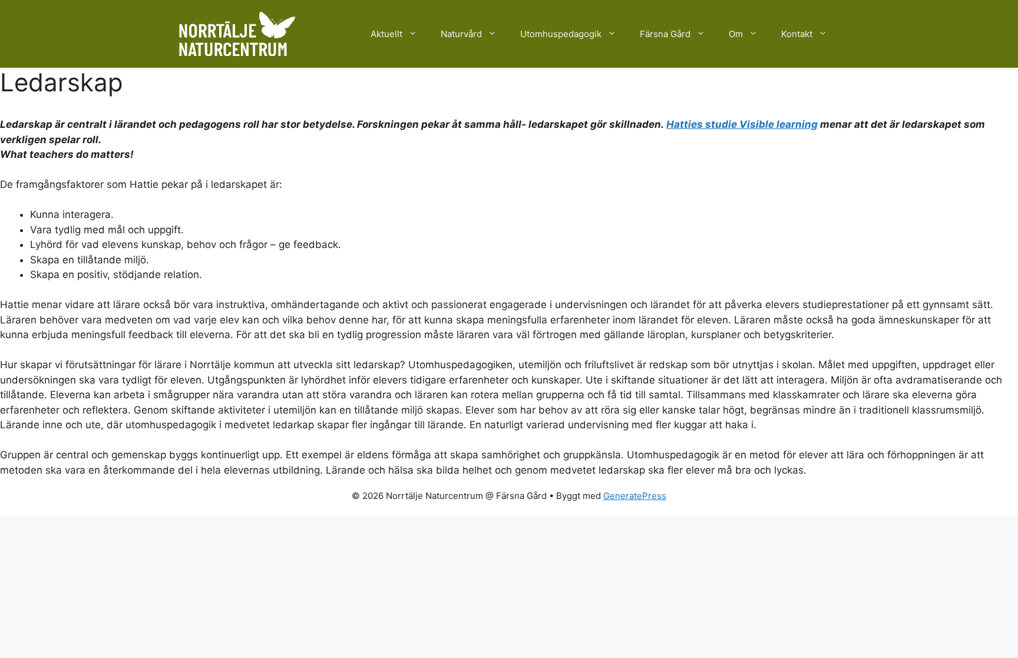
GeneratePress (634, 495)
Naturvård (461, 33)
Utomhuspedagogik (560, 33)
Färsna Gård (665, 33)
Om (736, 33)
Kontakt (796, 33)
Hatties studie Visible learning (742, 124)
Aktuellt (386, 33)
